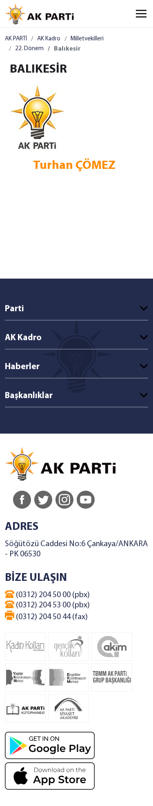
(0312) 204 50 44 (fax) (51, 617)
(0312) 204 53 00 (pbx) (52, 605)
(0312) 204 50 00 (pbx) (52, 595)
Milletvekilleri (87, 39)
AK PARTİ (16, 39)
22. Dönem (29, 49)
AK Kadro (48, 39)
